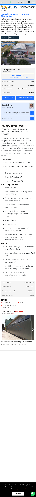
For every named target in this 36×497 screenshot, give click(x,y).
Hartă (5, 37)
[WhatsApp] (33, 494)
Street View (14, 37)
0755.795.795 (6, 1)
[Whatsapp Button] (10, 2)
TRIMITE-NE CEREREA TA (25, 97)
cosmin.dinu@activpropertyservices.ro (16, 113)
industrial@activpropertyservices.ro (2, 1)
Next (32, 53)
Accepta (18, 493)
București (9, 11)
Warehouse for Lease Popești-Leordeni (16, 342)
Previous (3, 53)
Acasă (3, 11)
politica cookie (22, 488)
